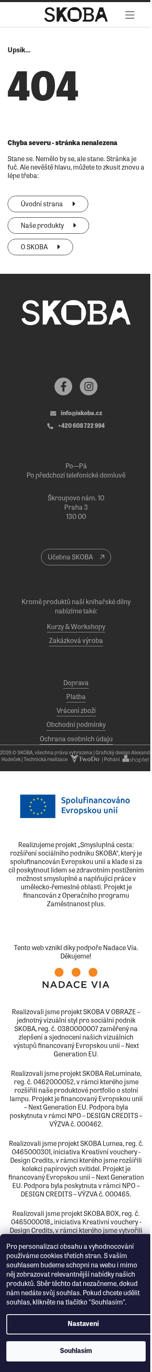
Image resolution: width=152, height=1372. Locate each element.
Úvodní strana (42, 204)
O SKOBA (35, 247)
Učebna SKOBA (71, 558)
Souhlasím (76, 1351)
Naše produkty (43, 226)
